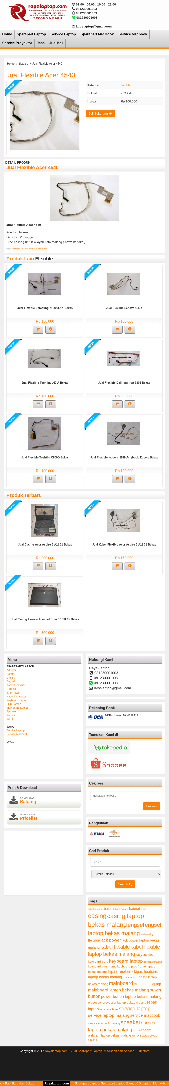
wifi (134, 1035)
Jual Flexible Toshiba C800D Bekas (45, 457)
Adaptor (11, 670)
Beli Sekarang (98, 113)
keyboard (145, 954)
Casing (11, 677)
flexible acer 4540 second (34, 248)
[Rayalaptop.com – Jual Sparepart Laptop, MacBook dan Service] (37, 12)
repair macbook (108, 1009)
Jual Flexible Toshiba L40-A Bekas (45, 382)
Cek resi (151, 806)
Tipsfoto (143, 1051)
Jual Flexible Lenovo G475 (124, 308)
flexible (23, 63)
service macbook (145, 1015)
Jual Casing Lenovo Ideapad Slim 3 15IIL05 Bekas (45, 619)
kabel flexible (115, 947)
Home (7, 34)
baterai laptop (140, 909)
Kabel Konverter (16, 696)
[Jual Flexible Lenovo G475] (123, 283)
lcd (140, 977)
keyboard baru (98, 961)
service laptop (135, 1008)
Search (123, 884)
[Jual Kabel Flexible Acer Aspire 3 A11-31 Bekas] (123, 520)
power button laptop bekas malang (131, 996)
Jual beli (56, 43)
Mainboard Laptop (18, 707)
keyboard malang (152, 961)
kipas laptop (130, 977)
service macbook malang (104, 1023)
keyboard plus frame (102, 966)
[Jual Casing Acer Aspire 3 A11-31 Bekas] (44, 520)
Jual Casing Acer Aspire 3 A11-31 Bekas (45, 544)
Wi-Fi (10, 719)
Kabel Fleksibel (16, 685)
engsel (136, 925)
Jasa (41, 43)
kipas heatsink (120, 971)
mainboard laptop (147, 984)
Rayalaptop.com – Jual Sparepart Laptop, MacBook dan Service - (91, 1051)
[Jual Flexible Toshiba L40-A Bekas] (44, 358)
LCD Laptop (14, 704)
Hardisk (11, 688)
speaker (130, 1022)
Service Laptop (63, 34)
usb (135, 1030)
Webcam (12, 715)
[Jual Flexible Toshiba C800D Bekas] (44, 433)
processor (95, 1002)
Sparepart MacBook (97, 34)
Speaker (12, 711)
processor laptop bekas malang (124, 1002)
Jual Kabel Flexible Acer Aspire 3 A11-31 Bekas (124, 544)
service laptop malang (109, 1015)
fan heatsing (146, 934)
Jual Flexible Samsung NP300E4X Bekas (45, 308)
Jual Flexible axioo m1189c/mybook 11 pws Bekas (124, 457)
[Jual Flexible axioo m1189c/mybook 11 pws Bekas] (123, 433)
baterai (109, 909)
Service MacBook (17, 734)
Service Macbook (132, 34)
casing (97, 915)
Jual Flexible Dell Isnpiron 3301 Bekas (124, 382)
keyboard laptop (126, 961)
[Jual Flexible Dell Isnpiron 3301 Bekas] (123, 358)
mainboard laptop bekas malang (118, 989)
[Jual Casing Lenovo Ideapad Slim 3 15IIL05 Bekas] (44, 595)
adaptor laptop (95, 909)
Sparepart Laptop (31, 34)
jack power (110, 940)
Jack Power (13, 692)
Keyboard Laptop (17, 700)
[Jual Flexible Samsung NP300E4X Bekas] (44, 283)
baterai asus (122, 909)
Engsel (11, 681)
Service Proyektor (17, 43)
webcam (144, 1030)
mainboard (121, 983)
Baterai (11, 673)
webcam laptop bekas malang (109, 1035)
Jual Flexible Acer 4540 (40, 75)
